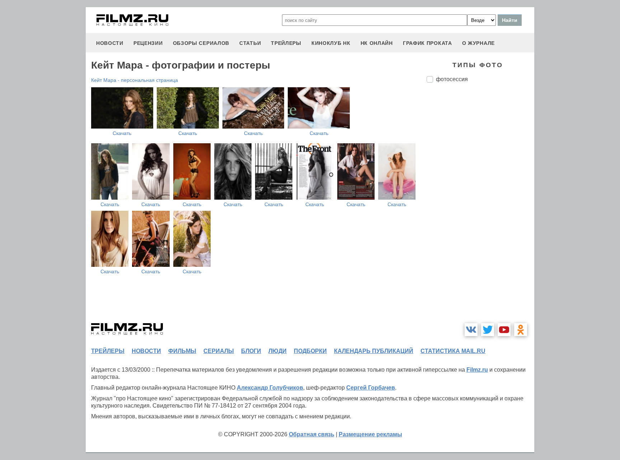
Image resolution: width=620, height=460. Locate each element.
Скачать (122, 133)
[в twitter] (487, 329)
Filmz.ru (477, 370)
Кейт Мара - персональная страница (134, 80)
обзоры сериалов (201, 43)
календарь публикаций (373, 351)
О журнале (478, 43)
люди (277, 351)
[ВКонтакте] (471, 329)
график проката (427, 43)
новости (109, 43)
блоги (251, 351)
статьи (250, 43)
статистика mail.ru (453, 351)
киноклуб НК (331, 43)
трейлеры (286, 43)
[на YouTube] (504, 329)
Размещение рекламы (370, 434)
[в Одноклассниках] (520, 329)
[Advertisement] (480, 208)
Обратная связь (311, 434)
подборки (310, 351)
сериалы (218, 351)
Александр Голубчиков (270, 388)
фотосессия (452, 79)
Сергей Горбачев (370, 388)
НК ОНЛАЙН (377, 43)
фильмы (182, 351)
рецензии (148, 43)
